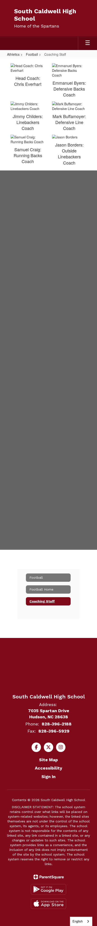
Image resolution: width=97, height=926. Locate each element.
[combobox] (81, 921)
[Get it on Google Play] (48, 889)
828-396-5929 (53, 731)
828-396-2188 (57, 723)
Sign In (48, 776)
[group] (48, 217)
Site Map (48, 759)
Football (32, 54)
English (78, 921)
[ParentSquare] (48, 876)
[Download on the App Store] (48, 903)
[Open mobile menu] (87, 43)
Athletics (13, 54)
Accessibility (48, 768)
